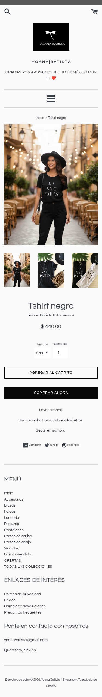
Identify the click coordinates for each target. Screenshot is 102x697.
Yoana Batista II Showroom (59, 679)
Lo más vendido (17, 554)
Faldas (10, 511)
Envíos (10, 600)
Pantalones (14, 530)
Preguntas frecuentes (23, 612)
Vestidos (11, 548)
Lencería (11, 518)
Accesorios (13, 499)
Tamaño (42, 344)
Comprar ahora (51, 393)
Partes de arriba (18, 536)
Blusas (10, 505)
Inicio (8, 493)
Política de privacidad (22, 594)
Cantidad (60, 343)
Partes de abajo (17, 542)
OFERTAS (12, 561)
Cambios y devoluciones (25, 606)
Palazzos (11, 524)
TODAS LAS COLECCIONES (28, 567)
